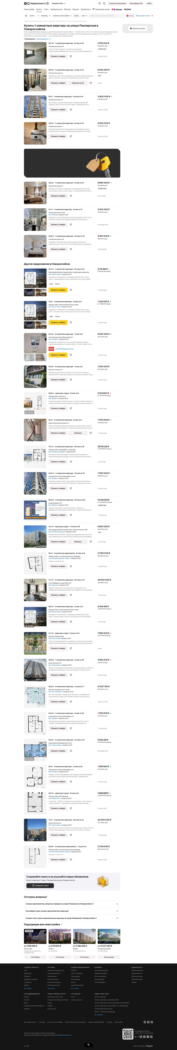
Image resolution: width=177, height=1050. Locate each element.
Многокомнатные (137, 970)
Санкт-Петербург (77, 973)
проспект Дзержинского (57, 689)
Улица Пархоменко (54, 973)
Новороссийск (67, 272)
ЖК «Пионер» (53, 214)
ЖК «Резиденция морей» (57, 452)
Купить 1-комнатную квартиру (105, 1012)
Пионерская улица (55, 46)
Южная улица (52, 976)
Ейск (25, 970)
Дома (26, 1003)
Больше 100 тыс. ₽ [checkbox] (35, 172)
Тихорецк (27, 976)
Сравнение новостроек (55, 997)
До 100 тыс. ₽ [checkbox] (74, 166)
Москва (73, 970)
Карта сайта (119, 1022)
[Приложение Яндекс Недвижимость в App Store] (141, 1036)
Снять (73, 997)
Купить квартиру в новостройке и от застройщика (111, 1006)
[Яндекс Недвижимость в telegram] (152, 1022)
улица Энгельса (54, 663)
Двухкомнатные (137, 976)
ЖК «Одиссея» (53, 585)
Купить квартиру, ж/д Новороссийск (107, 1000)
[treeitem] (29, 9)
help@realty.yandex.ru (65, 1035)
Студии (134, 982)
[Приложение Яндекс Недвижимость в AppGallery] (148, 1036)
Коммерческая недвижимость (34, 1006)
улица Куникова (54, 503)
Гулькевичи (28, 982)
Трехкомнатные (137, 973)
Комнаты (27, 1009)
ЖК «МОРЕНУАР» (54, 798)
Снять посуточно (76, 1000)
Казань (73, 982)
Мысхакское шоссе (54, 985)
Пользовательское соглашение (75, 1022)
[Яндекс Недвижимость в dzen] (148, 1022)
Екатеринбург (75, 979)
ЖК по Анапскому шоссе (57, 532)
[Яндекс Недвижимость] (36, 3)
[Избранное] (99, 3)
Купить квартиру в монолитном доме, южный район (112, 1003)
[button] (104, 3)
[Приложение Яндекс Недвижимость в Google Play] (144, 1036)
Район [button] (132, 16)
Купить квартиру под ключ (103, 1009)
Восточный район (100, 976)
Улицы (50, 1003)
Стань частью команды (55, 1022)
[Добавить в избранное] (70, 56)
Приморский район (101, 973)
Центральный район (101, 970)
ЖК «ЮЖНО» (53, 398)
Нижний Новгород (77, 985)
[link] (149, 3)
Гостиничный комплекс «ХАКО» (59, 558)
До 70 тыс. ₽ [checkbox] (60, 166)
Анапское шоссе (78, 530)
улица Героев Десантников (58, 423)
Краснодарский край (55, 272)
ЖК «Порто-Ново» (55, 274)
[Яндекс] (149, 1046)
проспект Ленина (54, 370)
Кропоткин (27, 973)
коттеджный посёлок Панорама (69, 556)
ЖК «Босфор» (53, 478)
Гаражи (26, 997)
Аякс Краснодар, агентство (65, 349)
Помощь (109, 1022)
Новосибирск (75, 976)
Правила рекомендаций (96, 1022)
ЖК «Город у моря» (55, 745)
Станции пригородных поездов (58, 1000)
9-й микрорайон (100, 982)
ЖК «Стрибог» (53, 339)
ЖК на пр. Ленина (54, 638)
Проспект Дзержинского (56, 970)
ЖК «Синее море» (55, 665)
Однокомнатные (137, 979)
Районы (50, 1006)
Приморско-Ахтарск (30, 979)
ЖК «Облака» (53, 505)
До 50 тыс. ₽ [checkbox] (46, 166)
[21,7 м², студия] (36, 644)
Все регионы (52, 1009)
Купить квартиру (100, 997)
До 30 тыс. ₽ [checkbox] (33, 166)
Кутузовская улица (54, 982)
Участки (26, 1000)
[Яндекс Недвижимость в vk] (145, 1022)
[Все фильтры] (26, 16)
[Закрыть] (152, 16)
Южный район (99, 979)
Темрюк (26, 985)
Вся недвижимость (30, 1022)
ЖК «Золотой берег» (55, 692)
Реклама (42, 1022)
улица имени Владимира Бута (58, 743)
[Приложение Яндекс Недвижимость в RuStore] (151, 1036)
